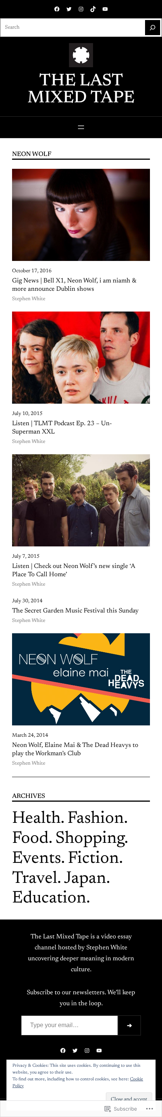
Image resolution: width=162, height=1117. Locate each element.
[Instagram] (81, 9)
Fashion (95, 818)
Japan (85, 878)
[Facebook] (57, 9)
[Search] (152, 27)
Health (36, 818)
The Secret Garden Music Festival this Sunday (75, 611)
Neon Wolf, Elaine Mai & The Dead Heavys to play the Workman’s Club (75, 749)
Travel (34, 878)
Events (36, 858)
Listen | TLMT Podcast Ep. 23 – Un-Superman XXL (62, 427)
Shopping (89, 838)
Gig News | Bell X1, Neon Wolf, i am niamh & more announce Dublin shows (74, 285)
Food (30, 838)
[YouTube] (105, 9)
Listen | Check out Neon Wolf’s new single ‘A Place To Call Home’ (73, 570)
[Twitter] (69, 9)
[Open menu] (81, 127)
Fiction (93, 858)
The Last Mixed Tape (81, 90)
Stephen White (28, 299)
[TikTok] (93, 9)
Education (49, 898)
